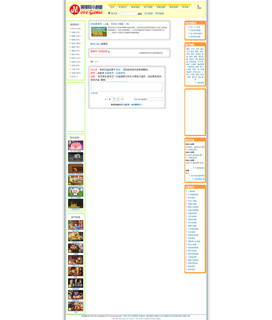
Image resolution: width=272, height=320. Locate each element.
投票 (73, 77)
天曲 (75, 312)
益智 (73, 43)
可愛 (197, 49)
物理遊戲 (191, 269)
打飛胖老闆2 (192, 150)
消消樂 (193, 64)
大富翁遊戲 (192, 216)
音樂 (73, 32)
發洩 (202, 74)
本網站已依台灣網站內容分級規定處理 (168, 316)
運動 (73, 51)
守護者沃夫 (75, 209)
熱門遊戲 (148, 7)
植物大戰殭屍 (193, 210)
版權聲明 (134, 316)
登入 (123, 105)
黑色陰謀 (75, 289)
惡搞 (188, 54)
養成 (192, 54)
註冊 (128, 105)
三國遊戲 (191, 191)
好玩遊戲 (152, 318)
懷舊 (73, 40)
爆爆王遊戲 (192, 226)
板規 (118, 69)
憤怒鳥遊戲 (192, 220)
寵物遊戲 (191, 266)
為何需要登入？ (137, 105)
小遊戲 (113, 318)
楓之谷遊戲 (192, 251)
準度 (194, 69)
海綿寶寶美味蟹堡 (75, 186)
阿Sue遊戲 (192, 244)
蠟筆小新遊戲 (193, 207)
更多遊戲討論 (199, 179)
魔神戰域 (75, 301)
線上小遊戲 (135, 318)
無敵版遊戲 (192, 213)
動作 (73, 58)
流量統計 (142, 316)
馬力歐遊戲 (192, 223)
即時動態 (159, 13)
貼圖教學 (120, 73)
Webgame (197, 72)
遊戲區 (141, 318)
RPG (73, 29)
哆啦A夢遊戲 (193, 263)
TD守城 (200, 62)
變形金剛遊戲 (193, 254)
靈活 (202, 49)
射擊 (73, 62)
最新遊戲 (135, 7)
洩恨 (192, 74)
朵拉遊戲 (191, 232)
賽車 (73, 47)
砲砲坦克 (75, 242)
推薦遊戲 (161, 7)
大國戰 (75, 254)
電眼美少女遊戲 (194, 241)
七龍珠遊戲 (192, 257)
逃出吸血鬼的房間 (198, 176)
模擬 (196, 52)
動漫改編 (192, 62)
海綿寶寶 (200, 64)
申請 (198, 27)
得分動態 (148, 13)
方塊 (73, 69)
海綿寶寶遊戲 (193, 248)
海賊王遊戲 (192, 204)
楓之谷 (194, 77)
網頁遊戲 (173, 7)
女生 (192, 49)
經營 (191, 57)
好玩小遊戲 (128, 318)
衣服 (73, 73)
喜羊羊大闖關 (76, 198)
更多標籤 (200, 83)
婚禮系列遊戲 (193, 235)
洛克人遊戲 (192, 201)
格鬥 (73, 54)
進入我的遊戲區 (196, 33)
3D (198, 69)
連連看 (198, 54)
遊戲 (117, 318)
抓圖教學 (109, 73)
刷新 (135, 99)
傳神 (75, 277)
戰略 (73, 36)
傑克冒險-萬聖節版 (76, 174)
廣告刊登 (186, 316)
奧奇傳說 (75, 231)
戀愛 (197, 67)
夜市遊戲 (191, 198)
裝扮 (201, 52)
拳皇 (189, 77)
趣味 (188, 49)
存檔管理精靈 (195, 30)
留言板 (185, 7)
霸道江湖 (75, 266)
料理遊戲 (191, 238)
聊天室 (114, 13)
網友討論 (94, 44)
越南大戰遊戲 (193, 260)
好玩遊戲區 (146, 318)
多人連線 (190, 52)
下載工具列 (126, 316)
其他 (73, 66)
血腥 (188, 64)
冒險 (197, 74)
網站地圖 (149, 316)
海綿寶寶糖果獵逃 (75, 163)
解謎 (195, 57)
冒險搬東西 (96, 24)
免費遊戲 (158, 318)
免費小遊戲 (122, 318)
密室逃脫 (190, 67)
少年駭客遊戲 (193, 229)
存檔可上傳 (193, 59)
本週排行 (122, 7)
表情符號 (94, 93)
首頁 (112, 7)
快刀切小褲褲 (76, 151)
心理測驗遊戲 (193, 195)
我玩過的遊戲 (195, 37)
